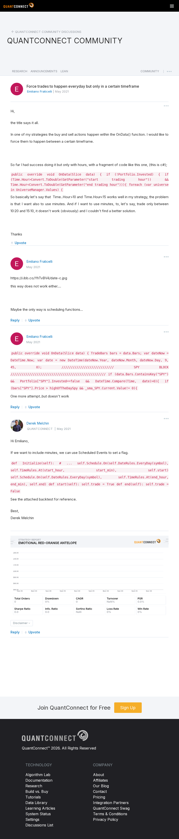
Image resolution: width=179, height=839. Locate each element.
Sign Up (128, 707)
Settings (32, 819)
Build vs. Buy (36, 791)
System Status (38, 813)
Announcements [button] (44, 71)
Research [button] (19, 71)
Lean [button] (64, 71)
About (98, 774)
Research (33, 786)
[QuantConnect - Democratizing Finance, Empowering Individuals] (18, 6)
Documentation (38, 780)
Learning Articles (40, 808)
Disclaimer (20, 623)
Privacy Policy (105, 819)
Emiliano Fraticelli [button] (39, 91)
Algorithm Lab (37, 774)
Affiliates (100, 780)
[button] (150, 72)
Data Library (36, 802)
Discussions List (39, 825)
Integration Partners (111, 802)
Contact (100, 791)
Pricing (99, 797)
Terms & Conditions (110, 813)
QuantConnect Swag (111, 808)
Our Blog (101, 786)
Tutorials (33, 797)
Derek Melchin (38, 423)
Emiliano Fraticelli (39, 261)
